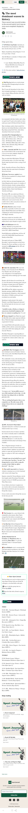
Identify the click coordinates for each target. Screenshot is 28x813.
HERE (9, 588)
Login (15, 2)
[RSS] (18, 800)
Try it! (21, 2)
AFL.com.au (12, 246)
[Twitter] (10, 800)
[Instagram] (14, 800)
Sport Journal (5, 7)
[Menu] (26, 2)
